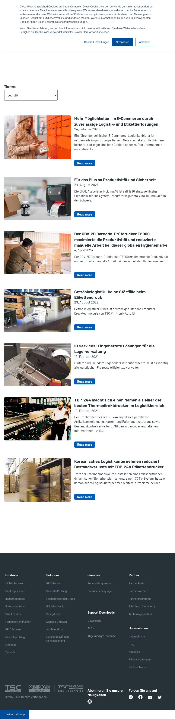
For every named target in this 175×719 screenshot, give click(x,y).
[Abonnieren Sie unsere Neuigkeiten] (90, 701)
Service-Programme (99, 583)
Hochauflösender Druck (60, 598)
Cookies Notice (138, 667)
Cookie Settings (14, 714)
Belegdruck (53, 614)
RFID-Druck (53, 583)
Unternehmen (137, 636)
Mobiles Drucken (56, 621)
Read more (84, 163)
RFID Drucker (13, 629)
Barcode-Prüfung (56, 591)
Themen (10, 86)
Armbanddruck (55, 629)
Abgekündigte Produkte (102, 636)
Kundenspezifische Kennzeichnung (57, 638)
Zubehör (10, 652)
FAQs (91, 628)
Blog (131, 644)
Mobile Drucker (14, 583)
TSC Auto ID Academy (142, 606)
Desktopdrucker (15, 591)
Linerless (10, 644)
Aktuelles (134, 651)
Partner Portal (137, 583)
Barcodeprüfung (15, 637)
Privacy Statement (140, 659)
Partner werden (138, 591)
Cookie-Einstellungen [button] (96, 42)
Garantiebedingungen (100, 591)
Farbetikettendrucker (18, 621)
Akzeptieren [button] (122, 42)
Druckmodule (13, 614)
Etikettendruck (55, 606)
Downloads (94, 620)
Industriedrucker (15, 598)
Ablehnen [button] (144, 42)
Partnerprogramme (140, 598)
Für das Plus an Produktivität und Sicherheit (115, 179)
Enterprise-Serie (15, 606)
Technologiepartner (140, 614)
